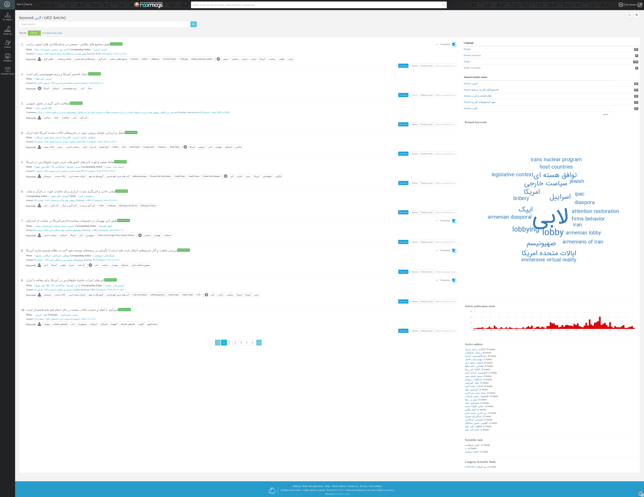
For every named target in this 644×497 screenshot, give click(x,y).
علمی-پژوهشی (472, 445)
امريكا (532, 192)
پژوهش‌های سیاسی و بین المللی (69, 260)
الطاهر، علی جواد (474, 426)
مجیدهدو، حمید (472, 403)
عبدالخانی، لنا (58, 167)
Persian (467, 49)
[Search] (443, 5)
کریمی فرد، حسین (115, 167)
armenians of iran (582, 242)
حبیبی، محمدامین (69, 315)
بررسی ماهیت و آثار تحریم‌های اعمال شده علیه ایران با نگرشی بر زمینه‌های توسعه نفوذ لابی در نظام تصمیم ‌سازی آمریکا (101, 250)
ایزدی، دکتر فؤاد (43, 79)
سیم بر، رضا (471, 399)
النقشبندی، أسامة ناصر (476, 372)
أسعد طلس (471, 409)
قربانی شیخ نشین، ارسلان (48, 137)
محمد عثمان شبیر (474, 376)
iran (577, 225)
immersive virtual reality (548, 260)
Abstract (415, 66)
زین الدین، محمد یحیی (476, 413)
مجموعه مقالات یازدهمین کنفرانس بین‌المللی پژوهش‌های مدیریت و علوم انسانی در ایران (77, 112)
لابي (550, 217)
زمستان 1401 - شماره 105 (46, 200)
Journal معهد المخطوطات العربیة (480, 102)
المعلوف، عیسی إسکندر (477, 396)
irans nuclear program (556, 160)
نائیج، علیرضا (106, 226)
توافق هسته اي (555, 175)
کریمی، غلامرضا (71, 137)
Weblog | (297, 486)
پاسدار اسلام (73, 83)
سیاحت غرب (64, 319)
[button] (446, 44)
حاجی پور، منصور (60, 49)
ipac (579, 194)
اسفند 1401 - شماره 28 (44, 141)
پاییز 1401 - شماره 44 (43, 230)
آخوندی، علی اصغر (60, 196)
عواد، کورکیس (472, 383)
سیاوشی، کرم (86, 196)
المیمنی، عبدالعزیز (474, 419)
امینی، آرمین (100, 49)
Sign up (28, 4)
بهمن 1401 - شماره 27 (44, 171)
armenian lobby (583, 233)
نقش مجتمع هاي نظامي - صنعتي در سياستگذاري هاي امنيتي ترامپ (68, 44)
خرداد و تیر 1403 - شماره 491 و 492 (50, 83)
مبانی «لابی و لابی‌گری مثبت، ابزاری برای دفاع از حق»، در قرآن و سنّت (70, 191)
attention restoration (595, 212)
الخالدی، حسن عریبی (475, 349)
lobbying (525, 229)
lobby (553, 233)
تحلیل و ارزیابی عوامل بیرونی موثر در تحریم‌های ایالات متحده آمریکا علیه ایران (75, 132)
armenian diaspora (509, 217)
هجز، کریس (41, 315)
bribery (521, 199)
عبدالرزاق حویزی (473, 416)
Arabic (467, 61)
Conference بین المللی (476, 466)
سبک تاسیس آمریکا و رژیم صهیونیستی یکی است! (57, 74)
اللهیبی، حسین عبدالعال (476, 423)
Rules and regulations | (313, 486)
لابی (38, 17)
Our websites (376, 486)
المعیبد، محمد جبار (474, 362)
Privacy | (364, 486)
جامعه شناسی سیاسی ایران (69, 141)
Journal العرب (470, 108)
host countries (556, 167)
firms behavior (588, 219)
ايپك (526, 209)
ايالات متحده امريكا (548, 253)
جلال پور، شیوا (43, 167)
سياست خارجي (545, 183)
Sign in (20, 4)
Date (35, 33)
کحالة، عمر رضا (473, 369)
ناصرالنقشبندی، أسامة (476, 356)
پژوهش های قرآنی (67, 200)
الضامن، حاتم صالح (474, 366)
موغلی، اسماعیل (61, 255)
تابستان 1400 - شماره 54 (45, 289)
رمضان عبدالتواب (473, 352)
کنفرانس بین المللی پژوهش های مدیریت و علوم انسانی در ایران (148, 112)
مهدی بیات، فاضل (474, 359)
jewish (577, 182)
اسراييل (560, 196)
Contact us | (353, 486)
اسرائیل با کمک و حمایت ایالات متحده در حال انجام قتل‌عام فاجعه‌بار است (72, 310)
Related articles (427, 66)
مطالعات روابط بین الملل (69, 289)
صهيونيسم (541, 243)
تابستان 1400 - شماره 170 (46, 319)
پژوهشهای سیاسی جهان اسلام (68, 230)
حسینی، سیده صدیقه (64, 226)
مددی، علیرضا (73, 167)
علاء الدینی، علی (44, 108)
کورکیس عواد (472, 389)
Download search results (52, 33)
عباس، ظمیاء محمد (474, 406)
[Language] (621, 5)
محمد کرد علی (472, 429)
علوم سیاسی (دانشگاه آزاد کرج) (72, 53)
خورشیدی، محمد (44, 226)
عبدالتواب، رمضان (474, 379)
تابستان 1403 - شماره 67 (45, 53)
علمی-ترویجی (472, 451)
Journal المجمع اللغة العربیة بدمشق (481, 89)
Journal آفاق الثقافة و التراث (477, 96)
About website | (339, 486)
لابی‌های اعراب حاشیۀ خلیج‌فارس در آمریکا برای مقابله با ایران (65, 280)
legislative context (512, 175)
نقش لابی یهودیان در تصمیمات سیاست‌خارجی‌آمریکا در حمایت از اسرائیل (71, 220)
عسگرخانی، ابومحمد (104, 255)
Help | (328, 486)
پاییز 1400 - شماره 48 (43, 260)
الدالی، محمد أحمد (474, 386)
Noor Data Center (342, 494)
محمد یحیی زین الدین (476, 393)
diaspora (585, 203)
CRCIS (340, 490)
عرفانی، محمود (43, 255)
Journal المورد (470, 83)
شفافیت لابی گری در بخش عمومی (48, 103)
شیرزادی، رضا (43, 49)
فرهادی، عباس (88, 137)
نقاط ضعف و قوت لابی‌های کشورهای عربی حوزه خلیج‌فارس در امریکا (70, 162)
